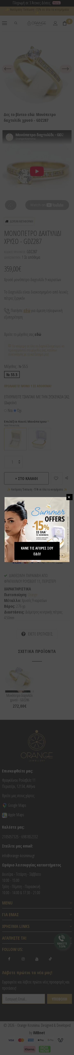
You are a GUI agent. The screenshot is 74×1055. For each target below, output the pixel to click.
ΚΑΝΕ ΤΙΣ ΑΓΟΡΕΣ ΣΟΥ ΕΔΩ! (37, 551)
